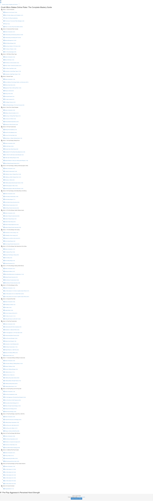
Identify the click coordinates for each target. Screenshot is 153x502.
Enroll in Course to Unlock (76, 498)
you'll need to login (81, 497)
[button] (0, 1)
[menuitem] (0, 2)
